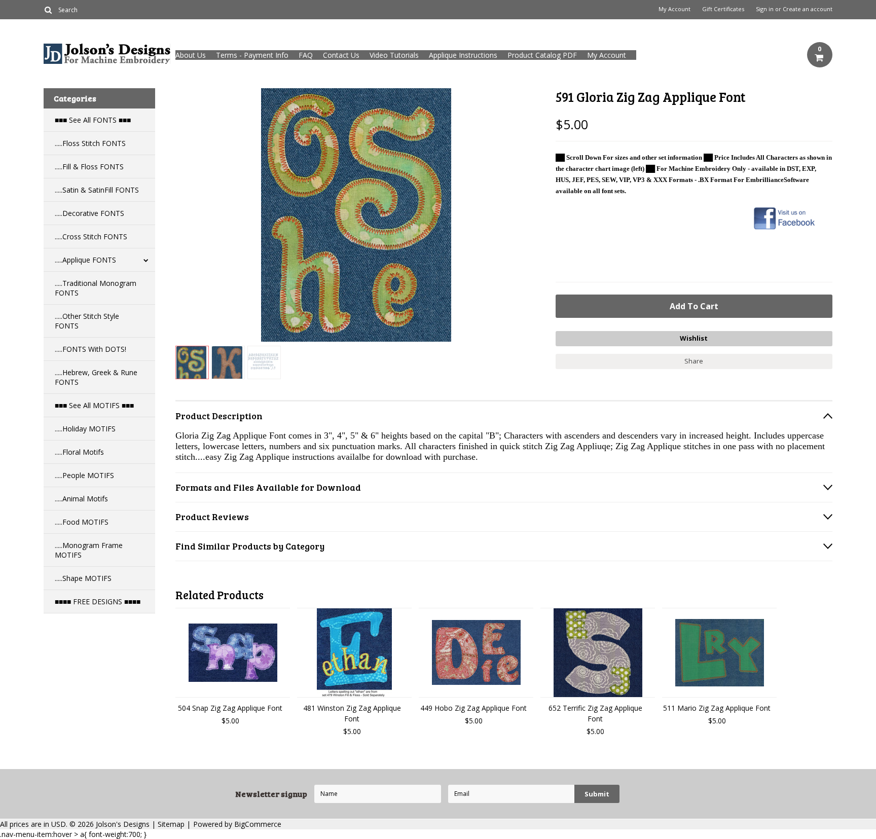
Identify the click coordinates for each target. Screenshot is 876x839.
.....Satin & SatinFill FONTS (97, 190)
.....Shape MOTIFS (83, 578)
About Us (190, 55)
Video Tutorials (394, 55)
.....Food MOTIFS (81, 522)
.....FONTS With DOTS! (90, 349)
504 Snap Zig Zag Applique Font (230, 708)
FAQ (306, 55)
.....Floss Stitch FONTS (90, 143)
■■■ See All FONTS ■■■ (93, 120)
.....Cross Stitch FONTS (91, 236)
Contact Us (341, 55)
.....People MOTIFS (84, 475)
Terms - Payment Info (252, 55)
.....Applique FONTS (85, 260)
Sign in (765, 9)
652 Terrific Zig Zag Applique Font (595, 713)
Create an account (807, 9)
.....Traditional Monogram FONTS (95, 288)
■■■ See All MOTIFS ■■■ (94, 405)
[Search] (48, 9)
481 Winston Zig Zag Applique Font (352, 713)
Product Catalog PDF (542, 55)
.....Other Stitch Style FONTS (87, 321)
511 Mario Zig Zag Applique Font (717, 708)
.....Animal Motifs (81, 498)
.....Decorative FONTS (89, 213)
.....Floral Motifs (79, 452)
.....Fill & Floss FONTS (89, 166)
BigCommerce (257, 824)
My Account (674, 9)
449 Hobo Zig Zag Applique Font (473, 708)
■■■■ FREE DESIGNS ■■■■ (97, 601)
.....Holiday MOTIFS (85, 428)
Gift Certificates (723, 9)
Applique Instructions (463, 55)
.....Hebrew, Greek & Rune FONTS (96, 377)
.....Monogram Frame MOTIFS (89, 550)
